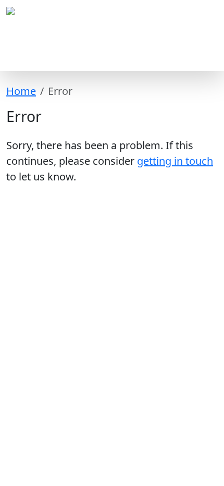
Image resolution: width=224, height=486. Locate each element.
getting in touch (175, 161)
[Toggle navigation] (203, 56)
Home (21, 91)
